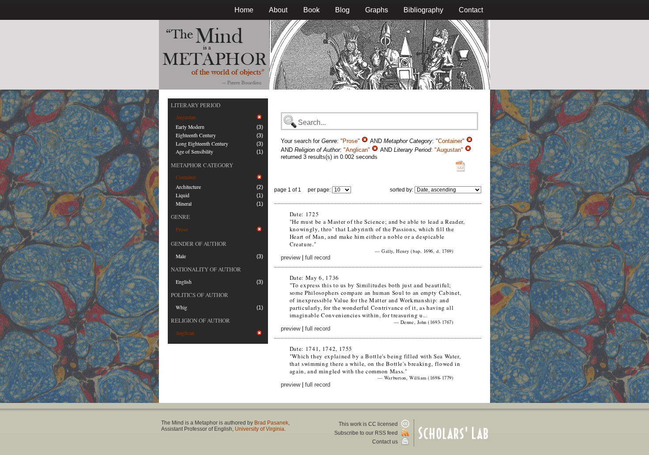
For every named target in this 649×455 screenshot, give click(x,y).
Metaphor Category (202, 165)
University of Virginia (259, 429)
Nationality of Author (206, 269)
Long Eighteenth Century (202, 143)
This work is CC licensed (369, 424)
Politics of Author (199, 295)
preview (290, 257)
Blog (342, 10)
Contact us (385, 442)
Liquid (182, 195)
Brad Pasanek (271, 423)
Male (181, 256)
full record (317, 257)
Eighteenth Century (196, 135)
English (184, 281)
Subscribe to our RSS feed (366, 433)
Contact (471, 10)
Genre (180, 217)
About (278, 10)
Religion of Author (200, 320)
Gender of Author (198, 244)
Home (243, 10)
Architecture (188, 187)
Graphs (376, 10)
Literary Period (195, 105)
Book (311, 10)
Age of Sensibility (194, 151)
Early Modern (190, 127)
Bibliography (423, 10)
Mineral (184, 203)
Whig (181, 307)
